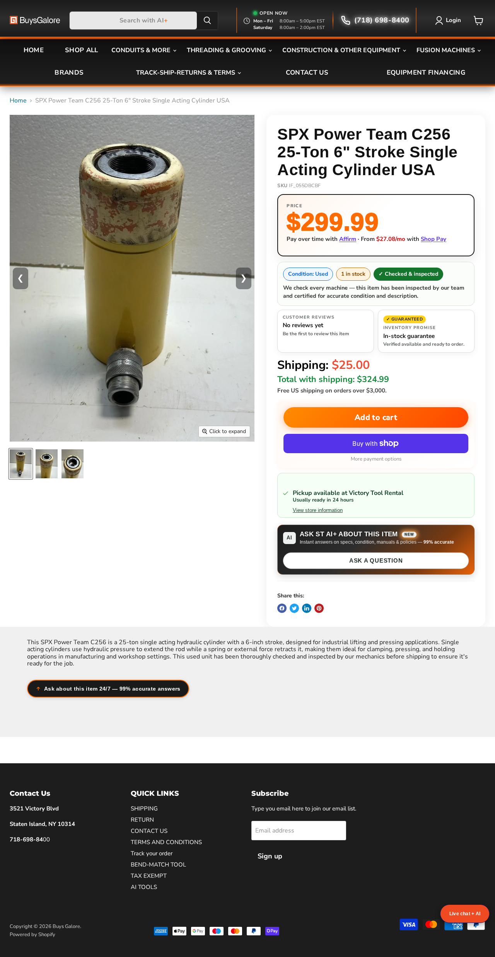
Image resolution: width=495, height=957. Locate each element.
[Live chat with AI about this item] (465, 913)
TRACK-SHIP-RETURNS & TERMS (186, 72)
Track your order (151, 853)
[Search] (207, 20)
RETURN (142, 820)
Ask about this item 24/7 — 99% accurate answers (112, 689)
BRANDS (69, 72)
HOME (34, 50)
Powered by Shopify (32, 934)
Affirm (347, 239)
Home (18, 100)
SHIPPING (144, 808)
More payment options (376, 459)
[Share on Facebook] (282, 608)
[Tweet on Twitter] (294, 608)
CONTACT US (307, 72)
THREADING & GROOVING (227, 50)
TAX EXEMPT (149, 876)
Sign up (270, 856)
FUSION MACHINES (446, 50)
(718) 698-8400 (382, 20)
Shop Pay (433, 239)
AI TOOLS (144, 887)
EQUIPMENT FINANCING (426, 72)
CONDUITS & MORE (141, 50)
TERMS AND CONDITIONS (166, 842)
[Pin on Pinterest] (319, 608)
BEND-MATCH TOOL (158, 864)
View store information (318, 510)
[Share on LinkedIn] (306, 608)
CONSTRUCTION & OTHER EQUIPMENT (342, 50)
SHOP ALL (81, 50)
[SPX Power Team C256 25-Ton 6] (20, 464)
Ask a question (376, 560)
